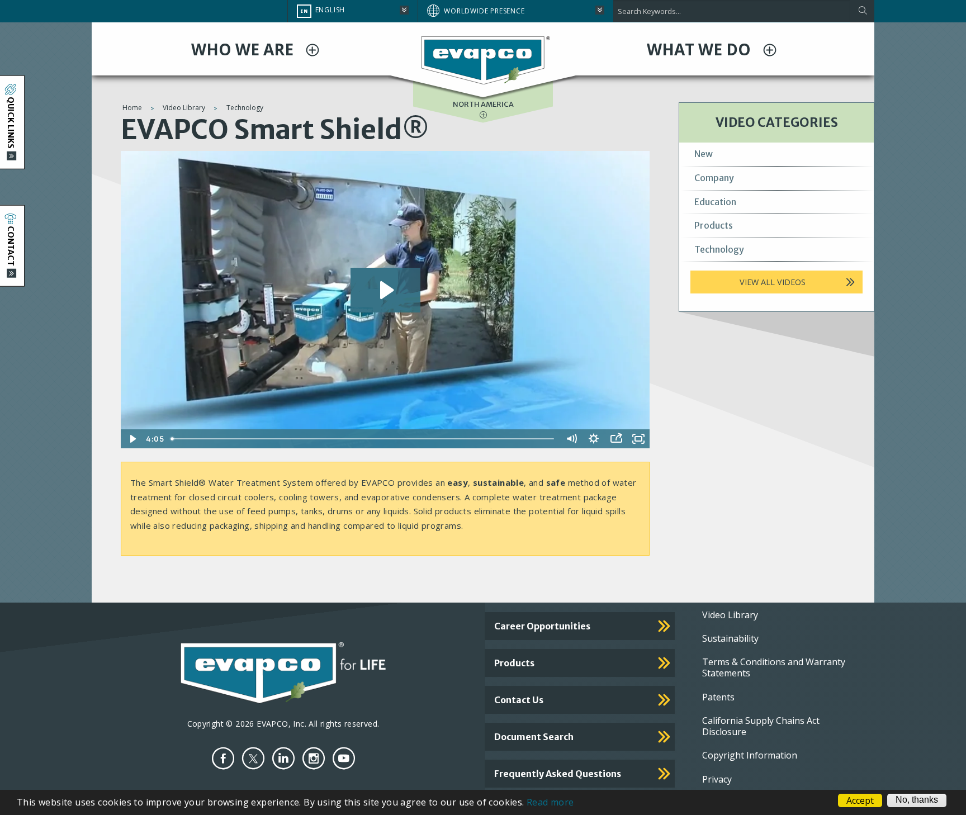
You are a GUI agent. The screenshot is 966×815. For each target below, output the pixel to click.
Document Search (534, 736)
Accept (860, 800)
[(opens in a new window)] (223, 758)
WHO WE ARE (244, 49)
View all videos (773, 282)
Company (714, 177)
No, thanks (917, 800)
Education (715, 201)
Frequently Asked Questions (557, 773)
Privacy (717, 779)
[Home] (483, 60)
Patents (718, 697)
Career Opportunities (542, 626)
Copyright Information (749, 755)
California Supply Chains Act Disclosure (761, 726)
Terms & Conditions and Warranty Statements (773, 667)
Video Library (184, 107)
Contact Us (518, 699)
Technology (244, 107)
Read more (550, 802)
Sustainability (730, 638)
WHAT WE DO (701, 49)
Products (713, 225)
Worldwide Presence (484, 11)
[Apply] (862, 11)
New (703, 153)
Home (132, 107)
